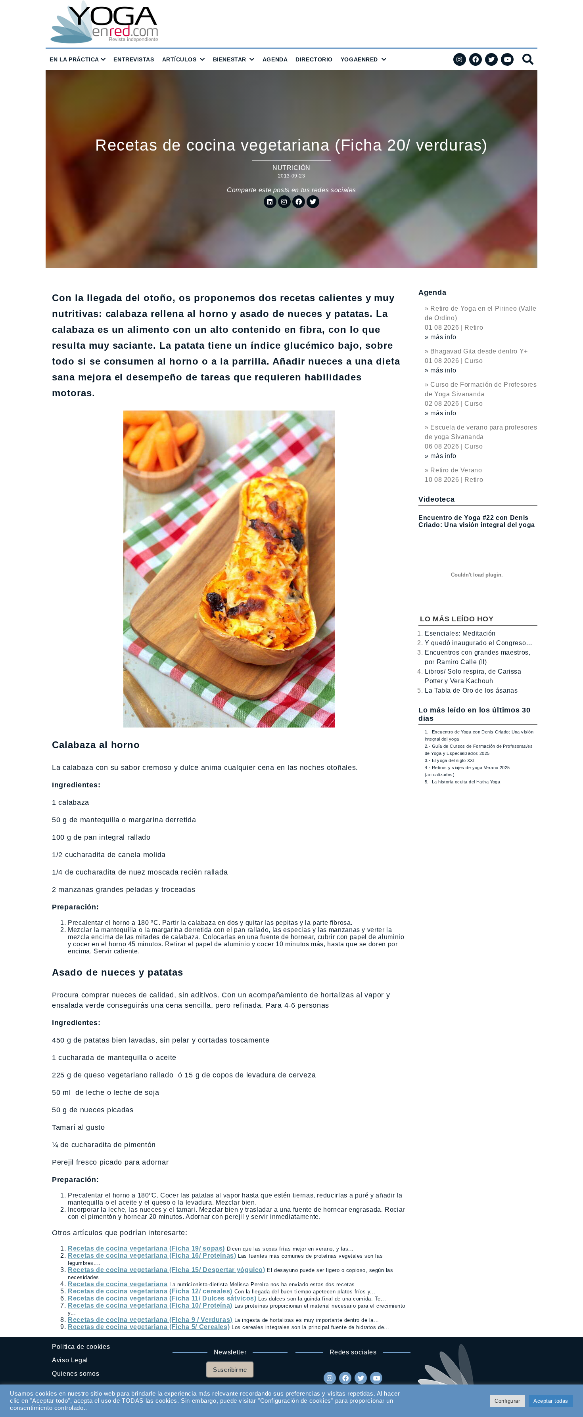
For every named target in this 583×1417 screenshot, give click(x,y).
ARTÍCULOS (179, 59)
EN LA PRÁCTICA (74, 59)
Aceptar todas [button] (550, 1401)
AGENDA (275, 59)
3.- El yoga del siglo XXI (449, 760)
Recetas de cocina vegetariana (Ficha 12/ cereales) (150, 1291)
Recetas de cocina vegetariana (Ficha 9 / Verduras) (150, 1319)
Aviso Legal (70, 1360)
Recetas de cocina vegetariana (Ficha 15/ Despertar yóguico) (166, 1269)
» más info (440, 337)
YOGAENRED (359, 59)
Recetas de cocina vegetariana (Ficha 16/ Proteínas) (152, 1255)
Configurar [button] (507, 1401)
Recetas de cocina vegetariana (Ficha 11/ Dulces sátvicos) (162, 1298)
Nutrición (291, 167)
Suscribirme (230, 1369)
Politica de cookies (81, 1346)
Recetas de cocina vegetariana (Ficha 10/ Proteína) (150, 1305)
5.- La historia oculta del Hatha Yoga (462, 781)
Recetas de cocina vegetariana (118, 1284)
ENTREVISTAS (133, 59)
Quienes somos (75, 1373)
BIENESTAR (229, 59)
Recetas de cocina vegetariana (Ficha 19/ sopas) (146, 1248)
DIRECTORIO (314, 59)
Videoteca (436, 499)
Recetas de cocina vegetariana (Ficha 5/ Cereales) (149, 1326)
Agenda (432, 292)
